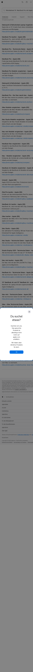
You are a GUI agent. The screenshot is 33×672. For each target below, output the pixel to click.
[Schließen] (29, 312)
